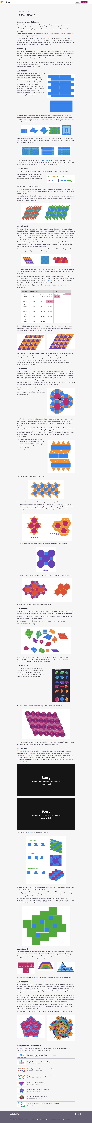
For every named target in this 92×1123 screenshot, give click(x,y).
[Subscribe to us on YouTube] (80, 1114)
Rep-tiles (36, 977)
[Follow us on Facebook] (76, 1114)
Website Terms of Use (42, 1119)
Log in (77, 2)
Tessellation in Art (22, 755)
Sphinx (43, 977)
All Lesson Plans (24, 12)
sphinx (52, 34)
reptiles (41, 34)
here (66, 118)
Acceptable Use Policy (30, 1119)
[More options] (90, 2)
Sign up (84, 2)
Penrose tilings (58, 34)
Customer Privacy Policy (16, 1119)
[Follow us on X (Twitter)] (73, 1114)
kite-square (69, 34)
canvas (30, 706)
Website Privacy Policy (56, 1119)
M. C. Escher (27, 751)
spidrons (46, 34)
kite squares (46, 160)
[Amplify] (14, 1114)
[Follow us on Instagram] (78, 1114)
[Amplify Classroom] (2, 2)
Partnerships (66, 1119)
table (48, 280)
